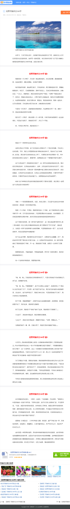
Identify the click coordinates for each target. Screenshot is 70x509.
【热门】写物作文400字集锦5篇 (11, 486)
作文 (28, 2)
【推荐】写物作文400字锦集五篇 (15, 501)
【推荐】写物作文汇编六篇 (48, 483)
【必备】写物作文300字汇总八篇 (11, 491)
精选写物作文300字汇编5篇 (9, 494)
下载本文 (24, 15)
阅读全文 (19, 15)
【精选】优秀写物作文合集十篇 (49, 486)
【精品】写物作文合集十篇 (9, 489)
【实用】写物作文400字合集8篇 (49, 494)
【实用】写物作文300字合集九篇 (49, 497)
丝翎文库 (32, 506)
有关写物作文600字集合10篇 (10, 483)
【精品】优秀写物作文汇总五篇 (49, 489)
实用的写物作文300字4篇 (47, 491)
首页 (24, 2)
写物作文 (33, 2)
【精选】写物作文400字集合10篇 (11, 497)
